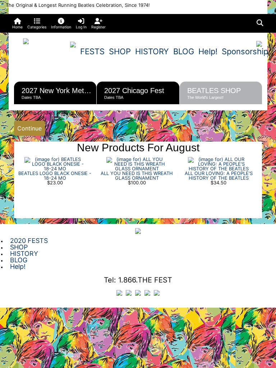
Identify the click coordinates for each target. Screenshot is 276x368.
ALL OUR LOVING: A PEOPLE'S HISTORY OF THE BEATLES (219, 175)
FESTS (92, 51)
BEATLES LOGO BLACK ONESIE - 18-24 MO (54, 175)
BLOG (183, 51)
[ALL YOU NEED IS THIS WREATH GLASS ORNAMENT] (136, 163)
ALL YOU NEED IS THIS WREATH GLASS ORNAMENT (137, 175)
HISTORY (152, 51)
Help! (207, 51)
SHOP (120, 51)
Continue (29, 128)
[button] (37, 23)
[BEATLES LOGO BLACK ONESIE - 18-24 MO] (55, 163)
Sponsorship (245, 51)
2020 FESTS (29, 240)
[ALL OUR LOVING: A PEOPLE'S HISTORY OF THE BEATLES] (218, 163)
